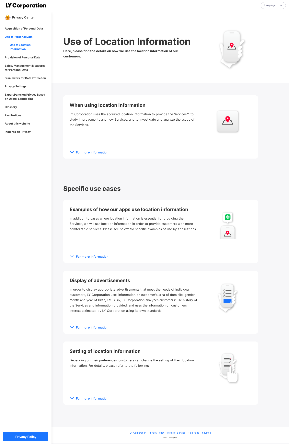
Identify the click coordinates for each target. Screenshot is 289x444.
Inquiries (206, 432)
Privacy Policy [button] (25, 437)
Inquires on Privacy (18, 131)
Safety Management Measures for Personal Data (25, 67)
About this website (17, 123)
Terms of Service (176, 432)
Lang (269, 5)
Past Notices (13, 115)
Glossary (11, 107)
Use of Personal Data (18, 36)
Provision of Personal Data (22, 57)
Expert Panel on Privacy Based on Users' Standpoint (25, 96)
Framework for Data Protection (25, 78)
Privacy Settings (16, 86)
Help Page (193, 432)
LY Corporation (138, 432)
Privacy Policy (157, 432)
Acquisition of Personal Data (24, 28)
